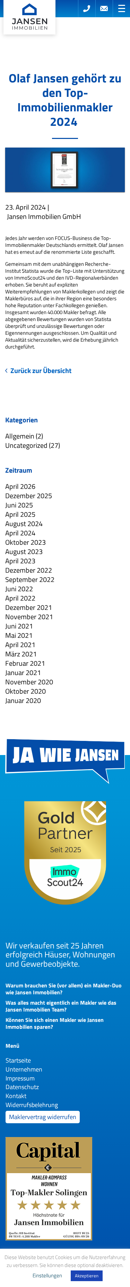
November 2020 (29, 681)
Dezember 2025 (28, 495)
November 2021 (29, 616)
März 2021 (21, 653)
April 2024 (20, 532)
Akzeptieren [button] (86, 1275)
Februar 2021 (25, 663)
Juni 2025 (19, 505)
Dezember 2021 (28, 607)
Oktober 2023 (25, 542)
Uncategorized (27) (32, 445)
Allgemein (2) (24, 436)
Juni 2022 (19, 588)
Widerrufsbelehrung (32, 1104)
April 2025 (20, 514)
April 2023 (20, 560)
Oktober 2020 (25, 691)
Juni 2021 (19, 626)
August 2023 (24, 551)
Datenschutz (22, 1087)
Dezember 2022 (28, 570)
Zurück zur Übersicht (40, 370)
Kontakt (16, 1095)
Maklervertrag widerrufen (42, 1117)
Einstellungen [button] (47, 1275)
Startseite (18, 1060)
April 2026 (20, 486)
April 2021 (20, 644)
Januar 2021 (23, 672)
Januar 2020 (23, 700)
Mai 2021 (19, 635)
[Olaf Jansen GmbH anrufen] (86, 8)
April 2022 (20, 598)
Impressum (20, 1078)
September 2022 (29, 579)
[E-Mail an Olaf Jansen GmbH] (104, 8)
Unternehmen (24, 1069)
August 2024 (24, 523)
